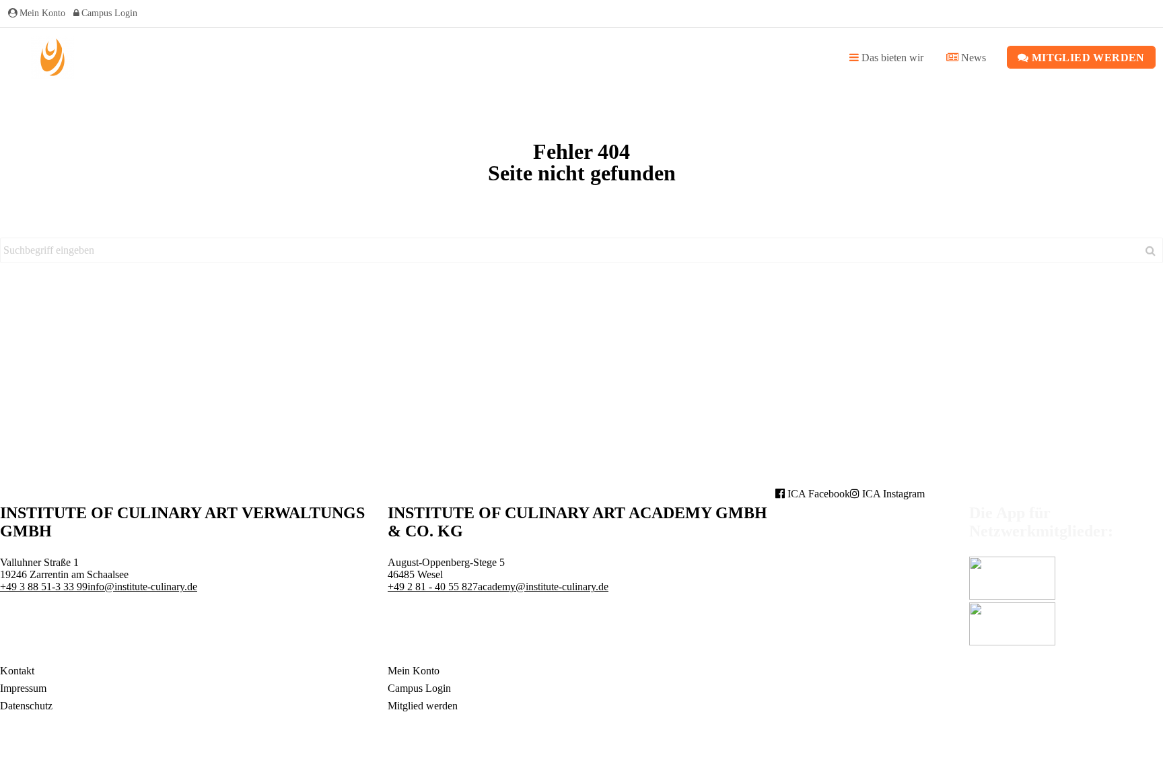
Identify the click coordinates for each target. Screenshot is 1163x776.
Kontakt (17, 670)
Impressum (23, 688)
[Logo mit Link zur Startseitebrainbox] (52, 57)
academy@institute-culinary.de (543, 586)
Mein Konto (42, 13)
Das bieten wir (891, 57)
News (972, 57)
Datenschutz (26, 705)
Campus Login (109, 13)
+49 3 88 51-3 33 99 (43, 586)
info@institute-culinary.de (142, 586)
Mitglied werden (1086, 57)
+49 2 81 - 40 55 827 (433, 586)
